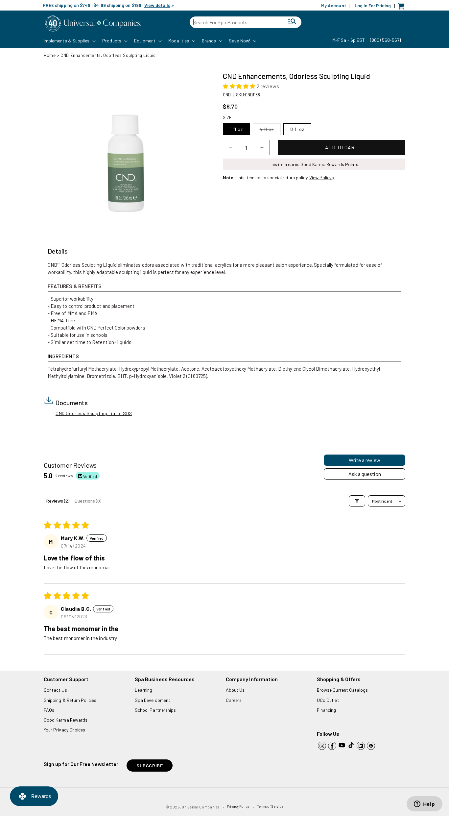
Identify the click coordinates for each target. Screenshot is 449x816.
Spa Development (152, 700)
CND (227, 94)
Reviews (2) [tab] (57, 501)
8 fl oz (297, 129)
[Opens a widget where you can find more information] (424, 804)
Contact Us (55, 690)
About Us (235, 690)
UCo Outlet (328, 700)
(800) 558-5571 (385, 40)
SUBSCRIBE (149, 765)
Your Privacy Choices (64, 729)
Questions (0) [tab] (88, 501)
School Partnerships (155, 710)
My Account (333, 5)
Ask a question (364, 474)
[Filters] (357, 501)
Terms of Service (270, 806)
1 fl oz (236, 129)
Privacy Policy (238, 806)
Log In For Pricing (373, 5)
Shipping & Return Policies (70, 700)
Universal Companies (200, 807)
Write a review (364, 460)
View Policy (321, 177)
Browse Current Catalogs (342, 690)
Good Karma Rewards (65, 720)
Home (50, 55)
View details (157, 5)
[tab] (58, 251)
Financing (326, 710)
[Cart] (402, 8)
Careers (234, 700)
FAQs (49, 710)
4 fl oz (270, 130)
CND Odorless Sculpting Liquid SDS (94, 413)
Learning (143, 690)
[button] (69, 41)
